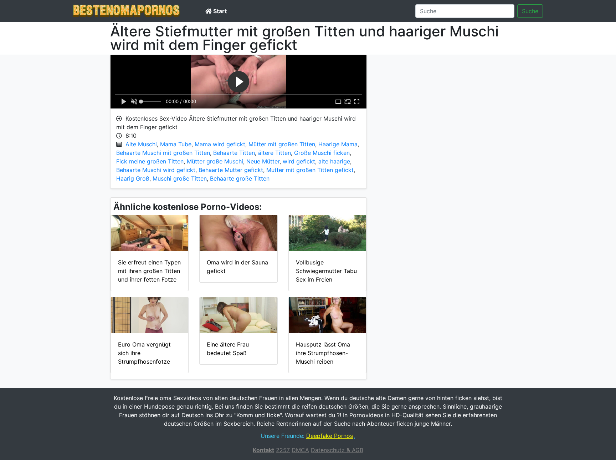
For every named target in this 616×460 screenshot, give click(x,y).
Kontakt (263, 450)
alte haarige (334, 161)
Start (219, 11)
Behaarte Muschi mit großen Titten (163, 152)
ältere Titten (274, 152)
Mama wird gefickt (220, 144)
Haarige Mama (338, 144)
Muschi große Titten (180, 178)
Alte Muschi (141, 144)
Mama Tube (175, 144)
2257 (283, 450)
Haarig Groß (132, 178)
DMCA (300, 450)
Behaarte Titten (234, 152)
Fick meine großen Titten (150, 161)
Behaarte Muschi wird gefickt (155, 169)
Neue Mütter (262, 161)
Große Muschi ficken (322, 152)
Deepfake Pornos (329, 435)
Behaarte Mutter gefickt (231, 169)
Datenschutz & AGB (337, 450)
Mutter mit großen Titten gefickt (310, 169)
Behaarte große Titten (240, 178)
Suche (530, 11)
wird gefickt (299, 161)
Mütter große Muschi (215, 161)
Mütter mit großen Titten (281, 144)
